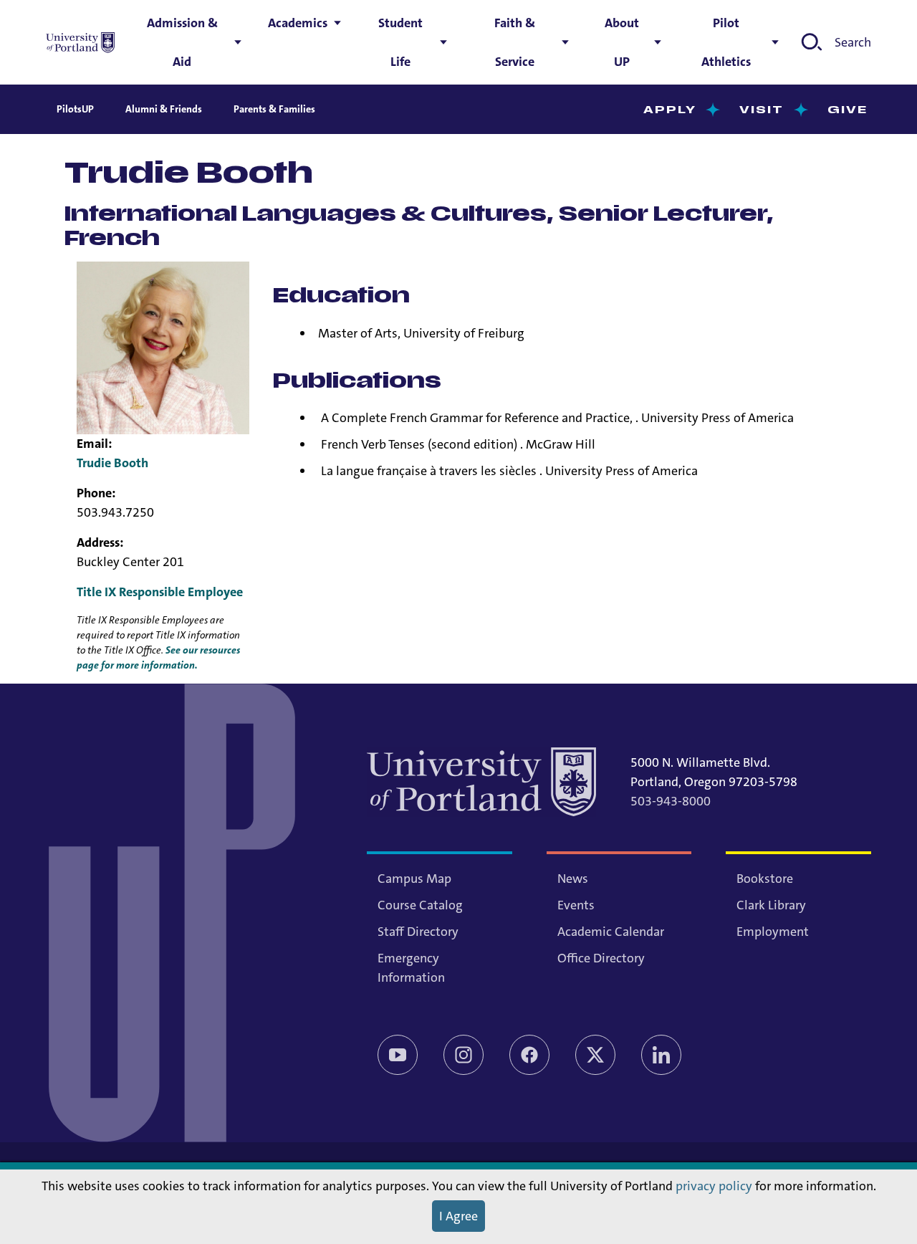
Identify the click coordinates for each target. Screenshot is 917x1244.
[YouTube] (398, 1055)
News (572, 878)
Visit (761, 110)
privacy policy (714, 1186)
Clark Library (771, 905)
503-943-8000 (670, 801)
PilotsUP (75, 108)
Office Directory (601, 958)
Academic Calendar (610, 931)
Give (847, 110)
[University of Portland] (80, 42)
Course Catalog (420, 905)
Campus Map (414, 878)
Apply (670, 110)
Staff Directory (418, 931)
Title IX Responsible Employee (160, 592)
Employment (772, 931)
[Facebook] (529, 1055)
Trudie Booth (112, 463)
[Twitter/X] (595, 1055)
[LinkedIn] (661, 1055)
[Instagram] (463, 1055)
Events (576, 905)
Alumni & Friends (163, 108)
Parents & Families (274, 108)
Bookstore (764, 878)
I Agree (458, 1216)
